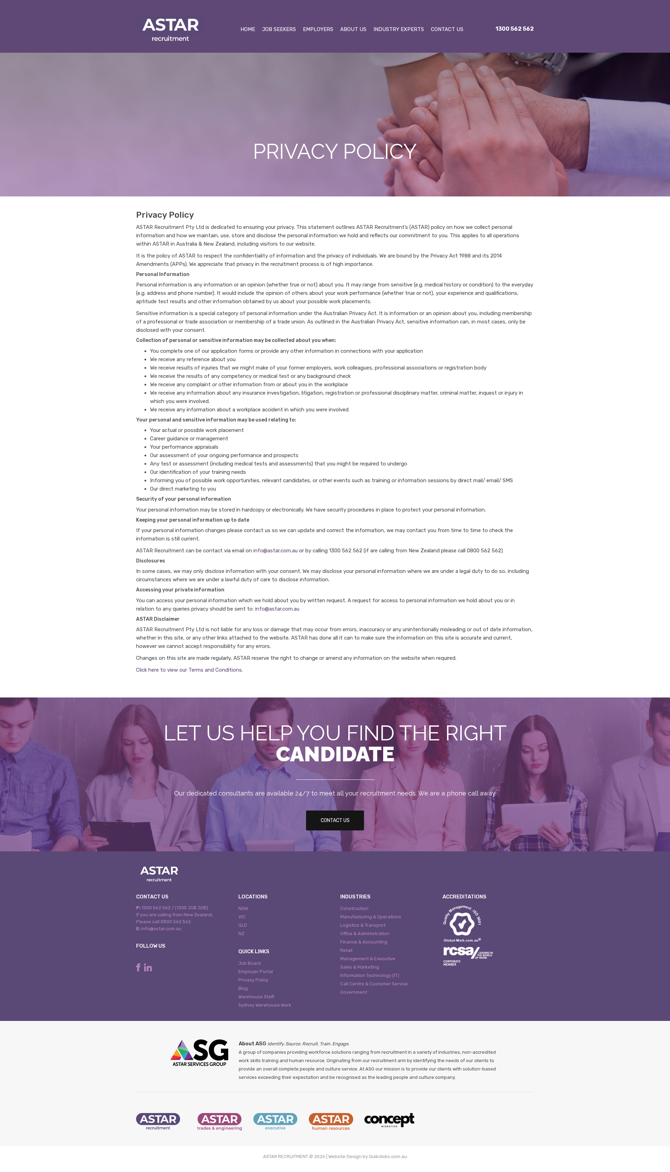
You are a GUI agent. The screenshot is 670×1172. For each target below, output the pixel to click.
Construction (354, 908)
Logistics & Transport (363, 925)
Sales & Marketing (359, 967)
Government (353, 992)
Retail (346, 950)
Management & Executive (367, 958)
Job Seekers (279, 29)
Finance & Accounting (363, 942)
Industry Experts (398, 29)
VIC (242, 916)
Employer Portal (255, 971)
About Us (353, 29)
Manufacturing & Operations (370, 916)
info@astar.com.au (275, 550)
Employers (318, 29)
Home (247, 29)
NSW (243, 908)
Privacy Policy (253, 980)
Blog (243, 988)
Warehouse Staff (256, 996)
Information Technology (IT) (369, 975)
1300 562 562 (515, 28)
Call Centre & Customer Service (374, 983)
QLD (242, 925)
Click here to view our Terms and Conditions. (189, 670)
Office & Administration (364, 933)
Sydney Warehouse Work (264, 1005)
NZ (241, 933)
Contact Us (447, 29)
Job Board (249, 963)
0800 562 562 (176, 921)
